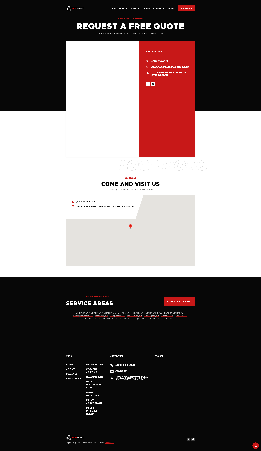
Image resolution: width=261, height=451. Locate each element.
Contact (71, 374)
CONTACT (171, 8)
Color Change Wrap (91, 411)
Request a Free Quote (179, 301)
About (147, 8)
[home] (75, 8)
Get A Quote (187, 8)
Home (113, 8)
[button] (123, 8)
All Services (94, 364)
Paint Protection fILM (94, 385)
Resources (158, 8)
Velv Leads (109, 443)
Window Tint (94, 377)
